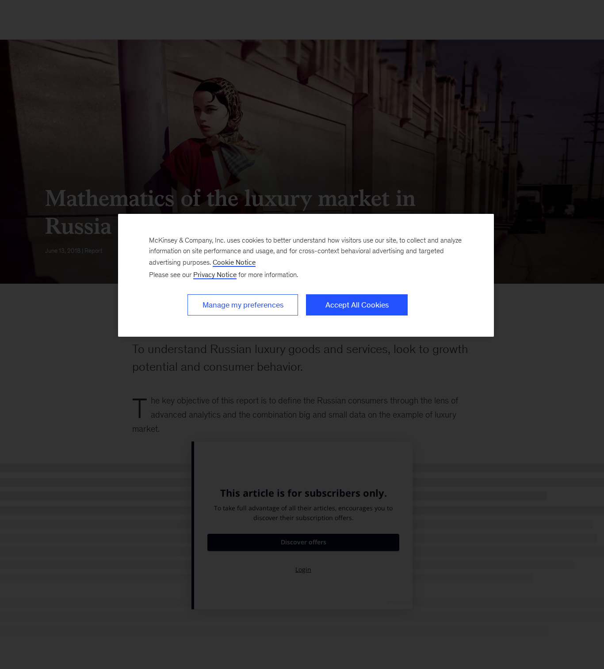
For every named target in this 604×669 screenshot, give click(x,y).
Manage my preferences (243, 304)
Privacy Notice (215, 274)
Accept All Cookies (357, 304)
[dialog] (306, 275)
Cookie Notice (234, 262)
